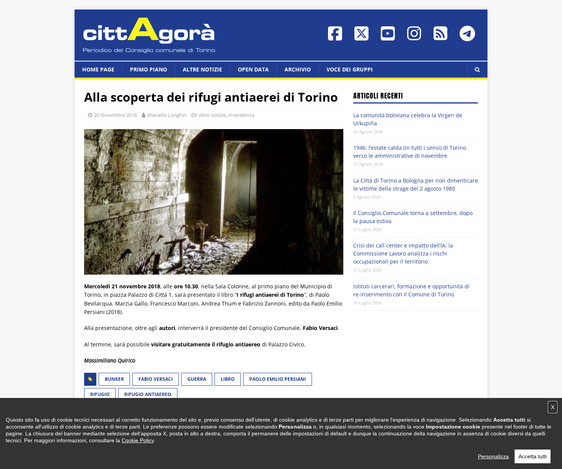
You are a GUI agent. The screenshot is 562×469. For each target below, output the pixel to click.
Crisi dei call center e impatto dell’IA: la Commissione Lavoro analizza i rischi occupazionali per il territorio (403, 253)
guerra (196, 379)
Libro (228, 379)
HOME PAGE (98, 69)
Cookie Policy (138, 440)
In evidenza (241, 115)
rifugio (100, 394)
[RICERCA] (477, 69)
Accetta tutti (532, 456)
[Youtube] (388, 37)
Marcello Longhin (167, 115)
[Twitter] (361, 37)
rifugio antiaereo (147, 394)
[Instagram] (414, 37)
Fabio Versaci (155, 379)
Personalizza (493, 456)
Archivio (297, 69)
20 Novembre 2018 (115, 115)
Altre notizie (202, 69)
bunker (114, 379)
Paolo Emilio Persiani (277, 379)
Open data (253, 69)
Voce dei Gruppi (349, 69)
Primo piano (148, 69)
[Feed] (440, 36)
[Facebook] (335, 37)
